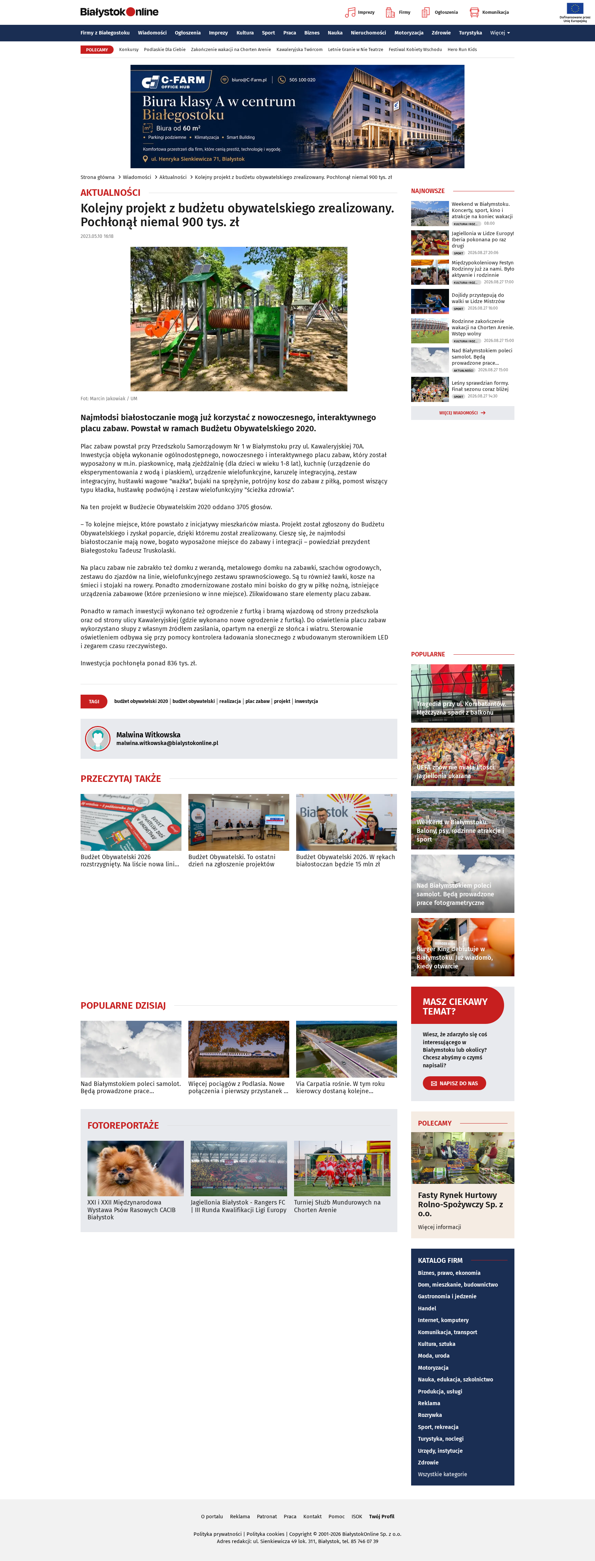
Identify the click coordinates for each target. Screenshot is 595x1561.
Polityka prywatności (218, 1534)
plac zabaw (258, 701)
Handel (427, 1308)
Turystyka (470, 33)
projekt (282, 701)
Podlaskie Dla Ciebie (165, 49)
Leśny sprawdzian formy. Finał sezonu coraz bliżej (480, 386)
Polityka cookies (265, 1534)
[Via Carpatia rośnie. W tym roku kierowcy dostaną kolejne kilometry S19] (346, 1049)
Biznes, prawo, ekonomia (449, 1273)
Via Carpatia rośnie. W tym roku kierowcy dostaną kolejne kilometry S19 (340, 1087)
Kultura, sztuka (437, 1344)
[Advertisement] (239, 934)
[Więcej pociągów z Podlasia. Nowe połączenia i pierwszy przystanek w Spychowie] (238, 1049)
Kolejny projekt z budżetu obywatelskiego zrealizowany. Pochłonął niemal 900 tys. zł (293, 177)
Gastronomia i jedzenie (447, 1296)
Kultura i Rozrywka (467, 224)
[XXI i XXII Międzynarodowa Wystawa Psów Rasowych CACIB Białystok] (135, 1168)
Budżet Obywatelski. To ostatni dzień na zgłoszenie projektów (231, 861)
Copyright (300, 1534)
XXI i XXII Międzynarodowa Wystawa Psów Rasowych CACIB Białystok (131, 1210)
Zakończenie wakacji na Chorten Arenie (231, 49)
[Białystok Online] (119, 12)
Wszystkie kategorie (442, 1474)
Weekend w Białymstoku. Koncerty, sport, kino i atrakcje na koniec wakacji (482, 210)
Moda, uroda (434, 1355)
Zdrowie (441, 33)
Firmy (404, 12)
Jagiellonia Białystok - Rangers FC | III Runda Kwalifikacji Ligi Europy (238, 1206)
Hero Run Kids (462, 49)
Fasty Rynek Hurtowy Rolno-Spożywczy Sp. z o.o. (460, 1204)
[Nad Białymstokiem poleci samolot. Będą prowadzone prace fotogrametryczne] (131, 1049)
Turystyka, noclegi (441, 1439)
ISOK (357, 1516)
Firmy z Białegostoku (105, 33)
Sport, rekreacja (438, 1427)
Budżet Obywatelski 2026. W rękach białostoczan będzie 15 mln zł (345, 861)
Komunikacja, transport (447, 1332)
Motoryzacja (409, 33)
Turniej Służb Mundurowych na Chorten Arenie (337, 1206)
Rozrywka (430, 1415)
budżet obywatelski (194, 701)
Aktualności (173, 177)
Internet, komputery (443, 1320)
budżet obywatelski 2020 (141, 701)
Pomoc (336, 1516)
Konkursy (128, 49)
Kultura (245, 33)
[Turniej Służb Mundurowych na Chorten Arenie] (342, 1168)
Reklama (429, 1403)
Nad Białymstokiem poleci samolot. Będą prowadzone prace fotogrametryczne (131, 1087)
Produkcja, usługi (440, 1391)
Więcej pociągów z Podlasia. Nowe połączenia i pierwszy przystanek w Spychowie (238, 1087)
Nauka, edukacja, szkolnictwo (455, 1379)
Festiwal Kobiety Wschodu (415, 49)
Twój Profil (381, 1516)
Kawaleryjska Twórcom (299, 49)
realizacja (230, 701)
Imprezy (366, 12)
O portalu (212, 1516)
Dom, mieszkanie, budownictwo (458, 1284)
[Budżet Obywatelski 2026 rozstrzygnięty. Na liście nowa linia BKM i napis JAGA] (131, 822)
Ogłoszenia (446, 12)
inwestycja (306, 701)
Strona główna (98, 177)
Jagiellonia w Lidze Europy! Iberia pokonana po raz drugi (483, 239)
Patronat (267, 1516)
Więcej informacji (439, 1227)
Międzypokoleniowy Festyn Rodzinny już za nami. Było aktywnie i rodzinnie (483, 269)
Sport (268, 33)
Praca (289, 33)
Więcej (497, 33)
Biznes (312, 33)
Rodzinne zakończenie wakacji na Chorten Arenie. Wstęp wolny (483, 327)
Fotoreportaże (123, 1125)
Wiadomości (152, 33)
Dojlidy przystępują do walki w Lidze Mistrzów (478, 298)
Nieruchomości (368, 33)
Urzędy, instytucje (440, 1451)
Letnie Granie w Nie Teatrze (355, 49)
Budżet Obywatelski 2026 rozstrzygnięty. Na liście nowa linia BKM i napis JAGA (129, 861)
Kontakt (312, 1516)
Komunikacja (495, 12)
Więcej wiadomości (458, 413)
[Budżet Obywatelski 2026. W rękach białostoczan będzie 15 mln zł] (346, 822)
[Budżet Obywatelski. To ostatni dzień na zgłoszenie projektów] (238, 822)
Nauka (335, 33)
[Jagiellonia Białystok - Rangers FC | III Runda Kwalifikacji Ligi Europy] (239, 1168)
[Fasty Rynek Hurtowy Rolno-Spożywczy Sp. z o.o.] (462, 1158)
